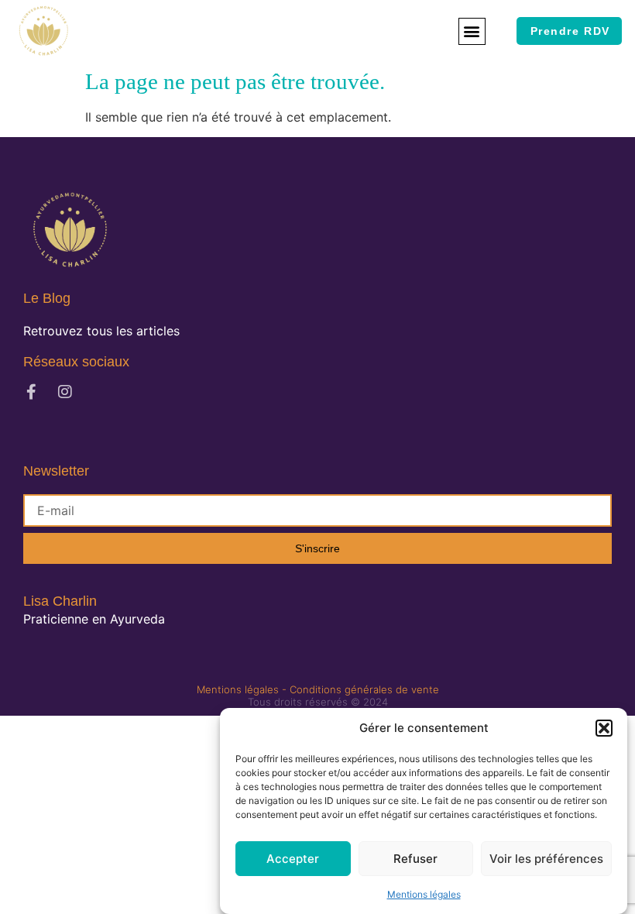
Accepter (292, 858)
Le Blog (46, 298)
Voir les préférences (546, 858)
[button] (604, 728)
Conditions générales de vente (364, 689)
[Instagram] (65, 392)
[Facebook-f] (31, 392)
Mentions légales (424, 894)
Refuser (415, 858)
